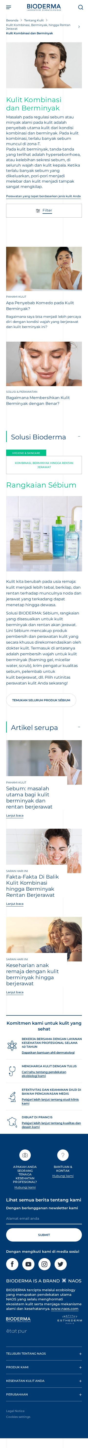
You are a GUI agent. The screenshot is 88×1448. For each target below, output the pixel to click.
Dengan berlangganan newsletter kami (42, 1208)
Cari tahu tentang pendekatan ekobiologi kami (44, 1074)
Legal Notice (15, 1411)
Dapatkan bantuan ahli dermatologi (48, 1052)
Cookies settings (18, 1417)
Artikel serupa (34, 727)
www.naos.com (64, 1308)
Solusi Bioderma (38, 437)
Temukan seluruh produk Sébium (41, 700)
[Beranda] (44, 7)
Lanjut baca (14, 815)
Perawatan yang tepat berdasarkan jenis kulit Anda (43, 196)
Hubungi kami (25, 1187)
